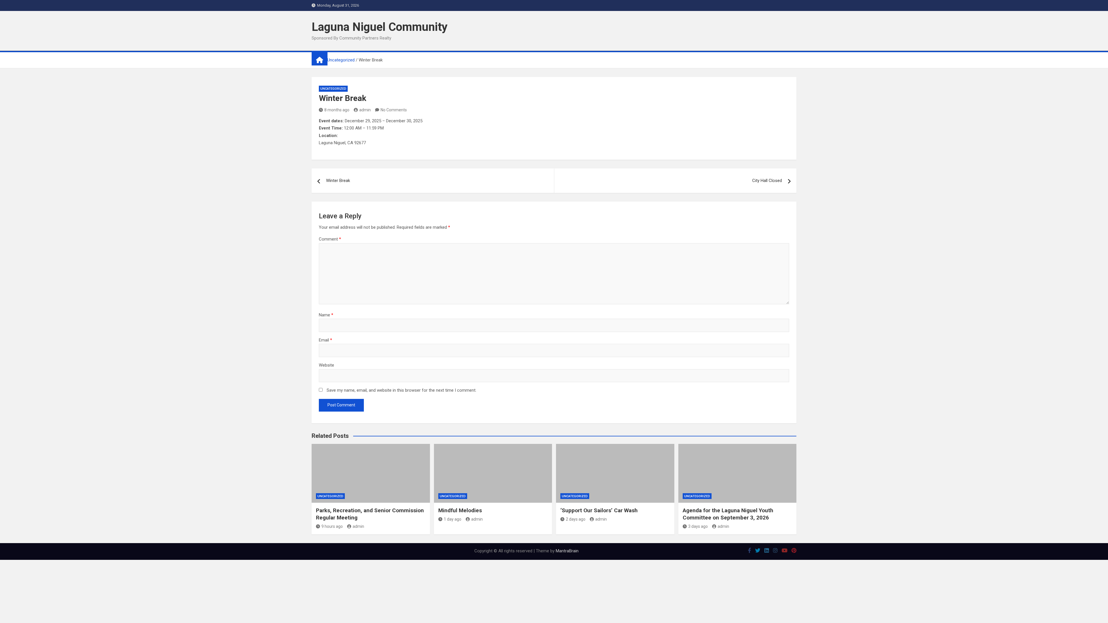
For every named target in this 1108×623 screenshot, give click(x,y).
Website (326, 365)
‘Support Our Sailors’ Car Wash (599, 510)
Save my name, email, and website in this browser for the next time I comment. (401, 390)
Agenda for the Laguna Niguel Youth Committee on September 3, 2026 (728, 514)
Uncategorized (333, 89)
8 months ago (336, 110)
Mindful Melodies (460, 510)
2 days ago (575, 519)
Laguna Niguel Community (380, 27)
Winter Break (338, 180)
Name (326, 315)
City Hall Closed (767, 180)
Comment (330, 239)
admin (365, 110)
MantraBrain (567, 550)
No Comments (394, 110)
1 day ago (452, 519)
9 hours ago (332, 526)
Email (325, 340)
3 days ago (698, 526)
